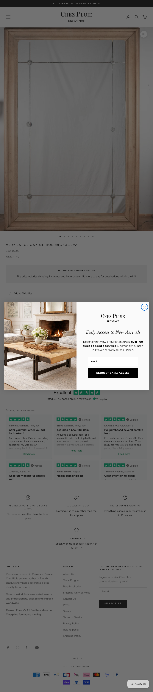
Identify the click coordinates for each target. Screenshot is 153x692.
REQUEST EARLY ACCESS (112, 372)
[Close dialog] (144, 307)
